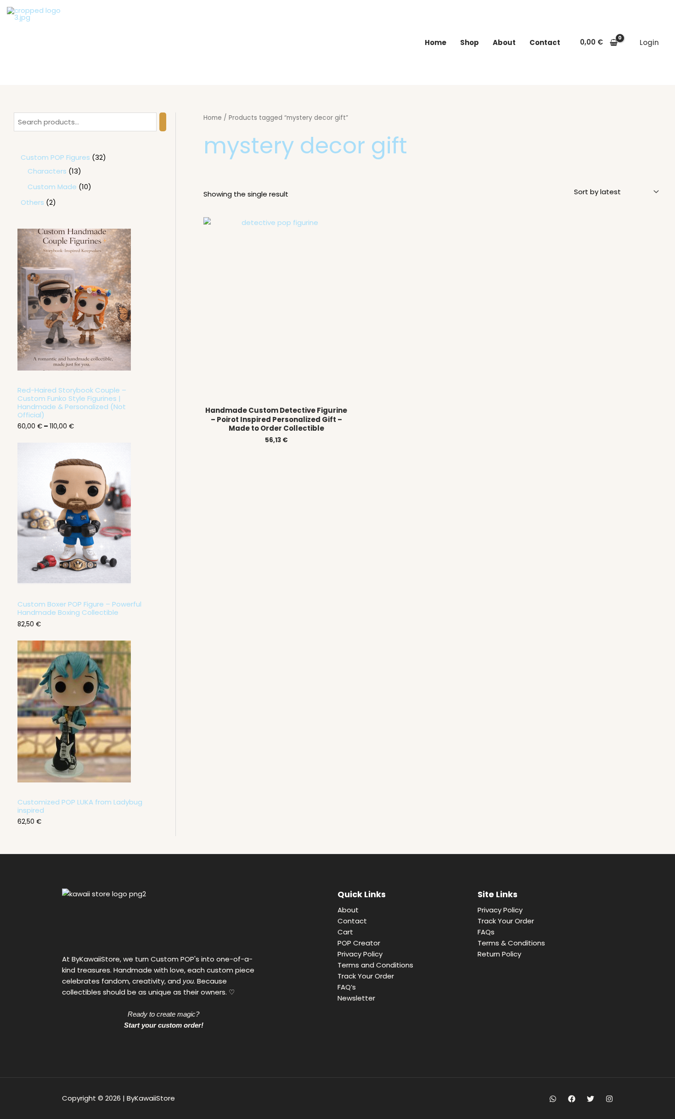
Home (435, 42)
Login (649, 42)
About (504, 42)
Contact (544, 42)
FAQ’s (347, 987)
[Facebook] (571, 1098)
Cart (345, 932)
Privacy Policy (360, 954)
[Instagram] (609, 1098)
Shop (469, 42)
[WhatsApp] (553, 1098)
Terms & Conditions (511, 943)
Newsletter (356, 998)
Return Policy (499, 954)
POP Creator (359, 943)
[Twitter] (590, 1098)
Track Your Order (366, 976)
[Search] (162, 121)
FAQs (486, 932)
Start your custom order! (163, 1025)
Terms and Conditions (375, 965)
